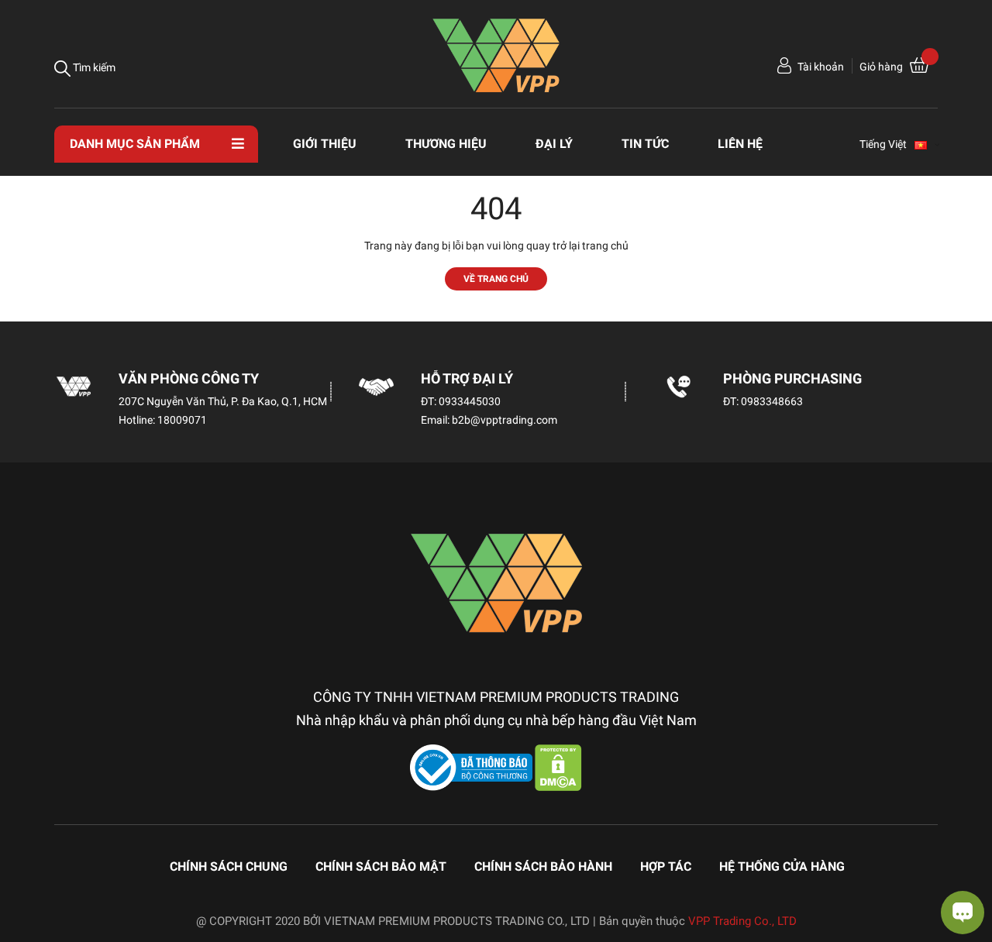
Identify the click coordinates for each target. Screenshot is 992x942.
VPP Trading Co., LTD (742, 921)
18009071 (182, 420)
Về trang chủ (496, 278)
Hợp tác (665, 866)
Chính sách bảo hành (543, 866)
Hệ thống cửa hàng (782, 866)
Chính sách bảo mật (380, 866)
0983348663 (772, 401)
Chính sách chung (229, 866)
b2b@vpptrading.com (504, 420)
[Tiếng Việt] (927, 144)
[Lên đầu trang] (27, 868)
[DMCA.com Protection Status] (558, 767)
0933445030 (470, 401)
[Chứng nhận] (473, 767)
